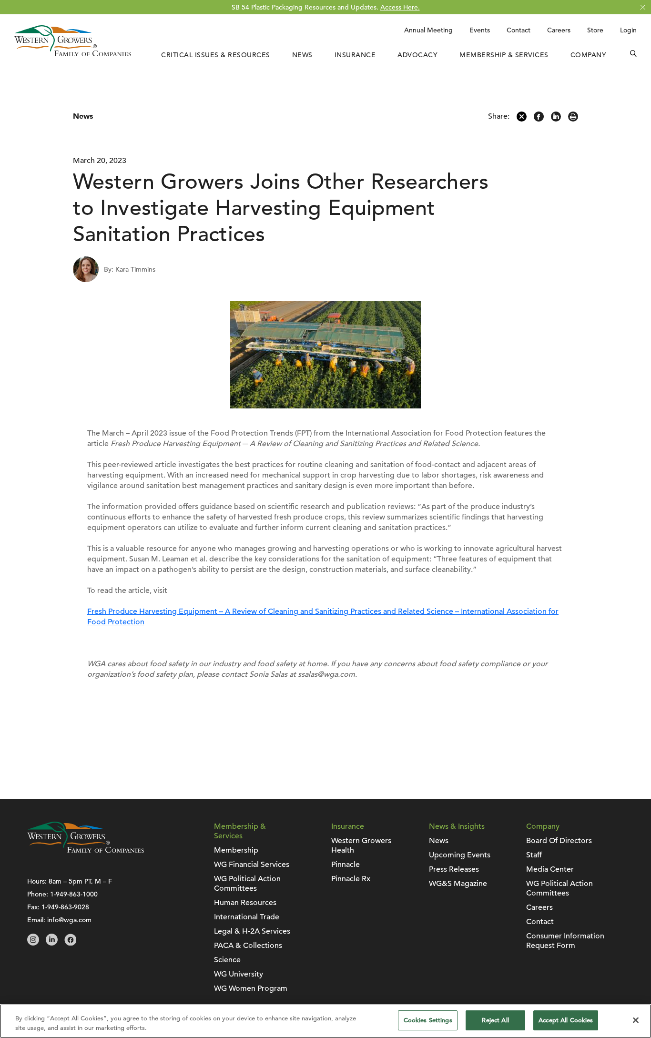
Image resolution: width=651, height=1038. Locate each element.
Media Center (550, 869)
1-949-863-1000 (74, 894)
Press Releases (454, 869)
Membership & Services (504, 55)
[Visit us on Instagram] (33, 943)
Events (479, 30)
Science (227, 960)
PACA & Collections (248, 945)
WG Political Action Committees (247, 883)
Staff (534, 855)
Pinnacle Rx (350, 879)
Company (588, 55)
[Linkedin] (556, 119)
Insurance (355, 55)
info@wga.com (69, 920)
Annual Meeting (428, 30)
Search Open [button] (633, 55)
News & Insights (457, 826)
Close (642, 7)
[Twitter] (522, 119)
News (302, 55)
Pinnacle (345, 864)
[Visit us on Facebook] (70, 943)
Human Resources (245, 902)
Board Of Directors (559, 840)
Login (628, 30)
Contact (518, 30)
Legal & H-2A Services (252, 931)
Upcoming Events (459, 855)
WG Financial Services (251, 864)
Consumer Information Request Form (565, 940)
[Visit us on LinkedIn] (52, 943)
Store (595, 30)
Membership (236, 850)
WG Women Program (250, 988)
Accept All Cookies (566, 1020)
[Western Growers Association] (72, 54)
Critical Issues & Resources (215, 55)
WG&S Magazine (458, 883)
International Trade (246, 917)
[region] (325, 1021)
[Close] (635, 1019)
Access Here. (400, 7)
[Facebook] (539, 119)
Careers (558, 30)
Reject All (495, 1020)
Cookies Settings (428, 1020)
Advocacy (417, 55)
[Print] (573, 119)
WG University (238, 974)
